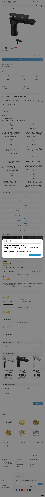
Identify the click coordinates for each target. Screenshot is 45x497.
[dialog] (22, 248)
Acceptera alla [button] (34, 254)
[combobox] (40, 241)
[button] (8, 255)
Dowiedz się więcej (35, 251)
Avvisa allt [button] (23, 254)
